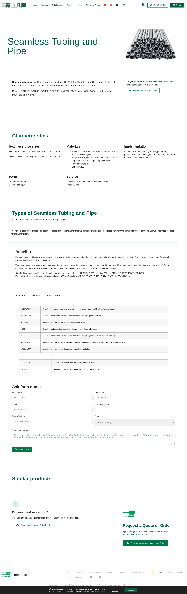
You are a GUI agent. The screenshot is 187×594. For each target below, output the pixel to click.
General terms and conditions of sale (112, 585)
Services (70, 5)
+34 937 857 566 (175, 572)
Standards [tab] (20, 295)
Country (98, 416)
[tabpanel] (93, 340)
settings (114, 591)
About (80, 5)
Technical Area (57, 5)
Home (34, 5)
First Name (17, 392)
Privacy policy (53, 585)
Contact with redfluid (75, 577)
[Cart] (144, 4)
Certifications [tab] (53, 295)
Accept (131, 590)
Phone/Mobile (18, 416)
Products (44, 5)
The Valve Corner (93, 5)
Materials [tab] (36, 295)
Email (14, 404)
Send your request (20, 430)
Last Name (99, 392)
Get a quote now (22, 449)
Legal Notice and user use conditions (78, 585)
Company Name (102, 404)
